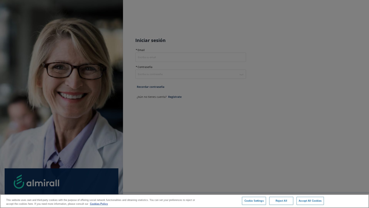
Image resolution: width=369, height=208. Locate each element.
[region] (184, 201)
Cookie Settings (254, 200)
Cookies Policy (99, 203)
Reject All (281, 200)
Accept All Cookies (310, 200)
